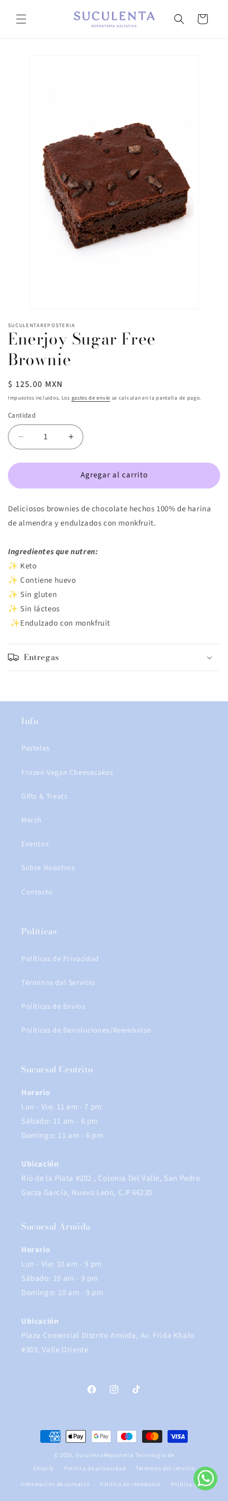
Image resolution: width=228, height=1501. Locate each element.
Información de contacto (55, 1484)
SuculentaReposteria (104, 1455)
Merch (31, 820)
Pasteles (35, 748)
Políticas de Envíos (53, 1006)
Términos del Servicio (58, 983)
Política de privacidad (95, 1468)
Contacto (37, 892)
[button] (21, 19)
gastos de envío (91, 398)
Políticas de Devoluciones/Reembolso (86, 1030)
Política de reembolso (130, 1484)
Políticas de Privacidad (60, 959)
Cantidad (22, 415)
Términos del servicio (165, 1468)
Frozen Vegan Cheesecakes (67, 772)
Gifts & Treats (44, 796)
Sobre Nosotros (48, 868)
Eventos (35, 844)
